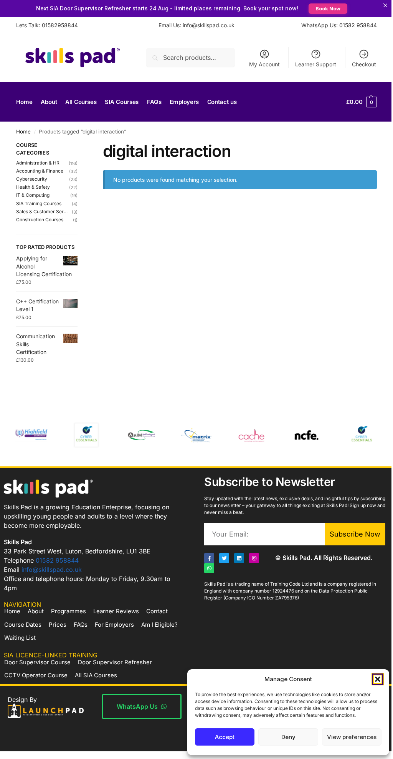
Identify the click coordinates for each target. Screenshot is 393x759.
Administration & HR (37, 163)
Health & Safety (33, 187)
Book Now (325, 8)
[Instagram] (251, 566)
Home (23, 131)
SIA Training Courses (38, 203)
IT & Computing (33, 195)
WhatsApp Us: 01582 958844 (333, 25)
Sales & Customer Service (41, 211)
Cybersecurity (31, 179)
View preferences (346, 737)
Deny (283, 737)
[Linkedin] (236, 566)
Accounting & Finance (39, 171)
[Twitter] (221, 566)
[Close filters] (78, 146)
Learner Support (309, 64)
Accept (219, 737)
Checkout (358, 64)
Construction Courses (39, 219)
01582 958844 (57, 568)
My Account (258, 64)
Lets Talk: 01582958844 (47, 25)
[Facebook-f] (206, 566)
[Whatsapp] (206, 576)
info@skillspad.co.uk (51, 577)
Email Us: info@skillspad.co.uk (194, 25)
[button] (372, 679)
